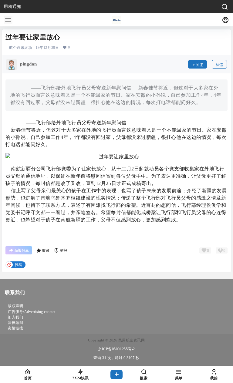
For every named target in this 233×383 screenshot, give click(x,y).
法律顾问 (15, 323)
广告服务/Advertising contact (31, 312)
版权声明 (15, 306)
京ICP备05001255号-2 (116, 349)
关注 (199, 64)
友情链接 (15, 328)
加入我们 (15, 317)
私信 (219, 64)
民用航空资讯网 (131, 340)
